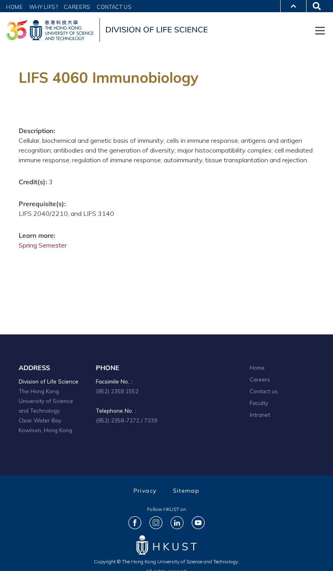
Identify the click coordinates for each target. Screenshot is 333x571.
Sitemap (186, 490)
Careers (77, 7)
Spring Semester (43, 245)
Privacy (145, 490)
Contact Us (114, 7)
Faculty (259, 402)
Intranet (260, 414)
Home (14, 7)
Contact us (264, 391)
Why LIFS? (43, 7)
